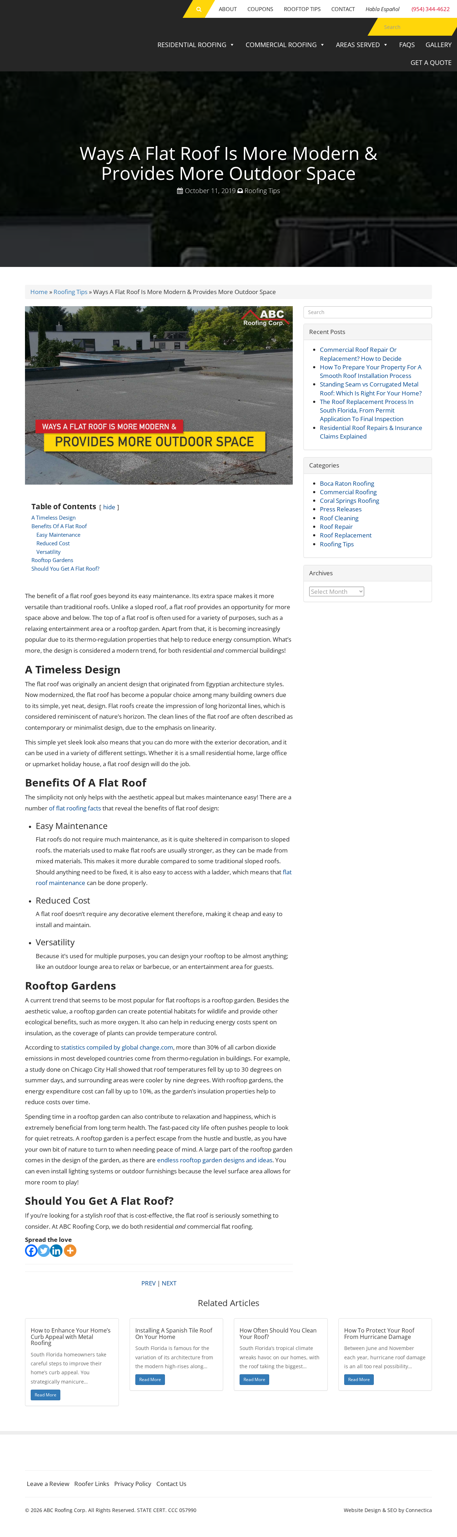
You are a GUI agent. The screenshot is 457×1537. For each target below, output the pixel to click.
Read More (45, 1395)
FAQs (407, 44)
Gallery (439, 44)
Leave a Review (48, 1484)
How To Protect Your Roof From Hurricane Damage (379, 1333)
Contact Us (171, 1484)
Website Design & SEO (370, 1510)
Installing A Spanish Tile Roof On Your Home (173, 1333)
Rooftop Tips (302, 8)
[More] (70, 1250)
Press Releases (341, 509)
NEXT (169, 1283)
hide (109, 507)
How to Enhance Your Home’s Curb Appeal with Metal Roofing (71, 1336)
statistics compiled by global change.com (117, 1047)
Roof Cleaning (339, 518)
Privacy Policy (132, 1484)
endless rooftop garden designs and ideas (214, 1160)
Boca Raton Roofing (347, 483)
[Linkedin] (56, 1250)
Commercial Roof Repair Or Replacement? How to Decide (361, 353)
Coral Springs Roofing (349, 500)
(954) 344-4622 (408, 8)
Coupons (260, 8)
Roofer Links (91, 1484)
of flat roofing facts (75, 808)
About (228, 8)
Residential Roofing (191, 44)
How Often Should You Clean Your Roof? (278, 1333)
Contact (343, 8)
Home (39, 292)
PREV (148, 1283)
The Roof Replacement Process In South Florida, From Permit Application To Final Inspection (366, 410)
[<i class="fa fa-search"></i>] (199, 9)
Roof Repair (336, 526)
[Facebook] (31, 1250)
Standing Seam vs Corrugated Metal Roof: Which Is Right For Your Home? (371, 388)
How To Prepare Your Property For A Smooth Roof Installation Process (371, 371)
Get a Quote (431, 62)
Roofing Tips (262, 190)
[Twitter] (43, 1250)
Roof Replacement (346, 535)
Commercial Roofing (281, 44)
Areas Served (358, 44)
